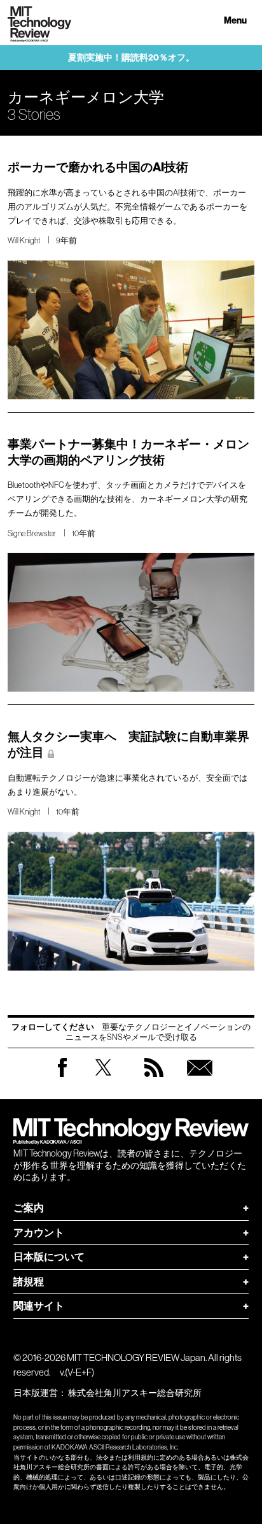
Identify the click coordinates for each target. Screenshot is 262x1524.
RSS (153, 1079)
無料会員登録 (200, 1079)
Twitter (103, 1079)
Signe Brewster (32, 533)
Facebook (62, 1076)
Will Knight (24, 240)
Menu (235, 20)
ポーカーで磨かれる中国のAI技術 (98, 167)
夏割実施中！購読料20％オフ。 (131, 57)
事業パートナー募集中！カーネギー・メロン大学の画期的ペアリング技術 (128, 452)
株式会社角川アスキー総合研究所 (135, 1393)
